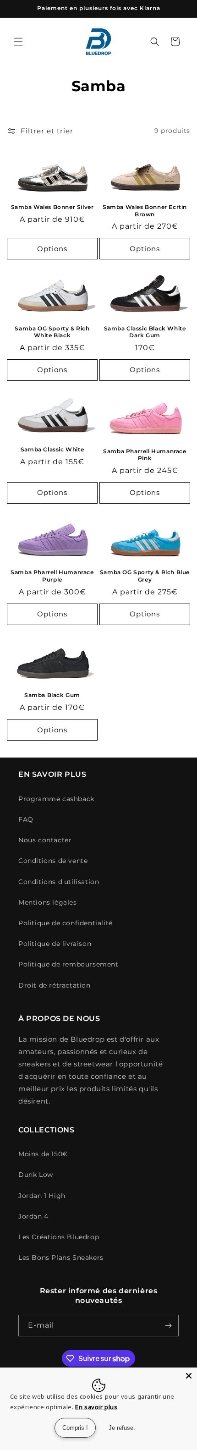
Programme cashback (56, 799)
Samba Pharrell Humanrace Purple (52, 576)
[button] (18, 42)
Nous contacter (44, 840)
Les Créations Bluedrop (58, 1237)
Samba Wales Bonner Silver (52, 206)
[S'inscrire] (168, 1325)
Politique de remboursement (68, 964)
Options (52, 248)
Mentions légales (47, 902)
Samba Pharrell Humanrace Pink (144, 455)
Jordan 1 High (42, 1196)
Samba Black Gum (52, 695)
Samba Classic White (52, 449)
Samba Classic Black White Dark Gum (145, 332)
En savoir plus (96, 1407)
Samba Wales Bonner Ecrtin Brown (145, 210)
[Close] (188, 1375)
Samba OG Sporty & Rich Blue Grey (145, 576)
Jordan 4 (33, 1216)
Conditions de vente (53, 861)
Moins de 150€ (43, 1154)
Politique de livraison (54, 943)
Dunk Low (35, 1174)
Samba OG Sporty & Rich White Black (52, 332)
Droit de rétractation (54, 985)
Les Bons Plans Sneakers (61, 1257)
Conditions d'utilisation (58, 882)
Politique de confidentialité (65, 923)
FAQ (25, 819)
